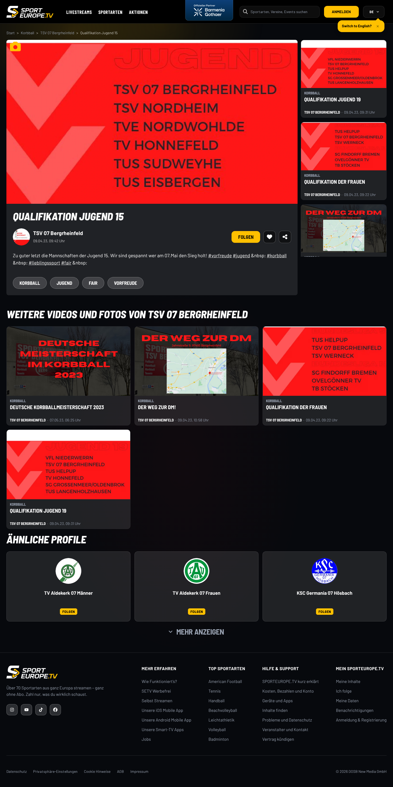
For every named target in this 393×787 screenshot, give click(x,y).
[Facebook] (55, 709)
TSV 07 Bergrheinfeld (57, 32)
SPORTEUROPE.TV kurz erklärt (290, 681)
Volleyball (217, 729)
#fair (66, 263)
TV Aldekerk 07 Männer (68, 593)
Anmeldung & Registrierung (361, 720)
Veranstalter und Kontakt (285, 729)
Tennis (215, 691)
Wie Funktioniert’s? (159, 681)
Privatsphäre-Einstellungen (55, 771)
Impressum (139, 771)
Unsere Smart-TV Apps (163, 729)
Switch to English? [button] (357, 23)
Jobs (146, 739)
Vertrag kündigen (278, 739)
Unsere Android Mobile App (166, 720)
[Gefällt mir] (269, 237)
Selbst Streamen (157, 700)
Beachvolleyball (223, 710)
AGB (120, 771)
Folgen (245, 237)
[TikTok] (41, 709)
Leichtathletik (221, 720)
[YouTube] (26, 709)
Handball (217, 700)
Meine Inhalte (348, 681)
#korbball (277, 255)
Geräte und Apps (277, 700)
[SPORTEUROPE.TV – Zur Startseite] (29, 12)
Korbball (27, 32)
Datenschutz (16, 771)
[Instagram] (12, 709)
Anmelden (341, 11)
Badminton (219, 739)
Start (10, 32)
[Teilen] (285, 237)
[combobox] (283, 11)
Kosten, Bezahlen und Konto (288, 691)
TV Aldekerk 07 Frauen (197, 593)
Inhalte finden (275, 710)
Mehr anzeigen (200, 631)
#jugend (241, 255)
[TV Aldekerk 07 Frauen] (196, 571)
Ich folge (344, 691)
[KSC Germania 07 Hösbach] (324, 571)
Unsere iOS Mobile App (162, 710)
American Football (225, 681)
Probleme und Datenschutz (287, 720)
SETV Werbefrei (156, 691)
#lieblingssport (44, 263)
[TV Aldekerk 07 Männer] (68, 571)
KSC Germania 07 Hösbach (324, 593)
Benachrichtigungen (354, 710)
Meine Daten (347, 700)
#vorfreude (220, 255)
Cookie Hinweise (97, 771)
